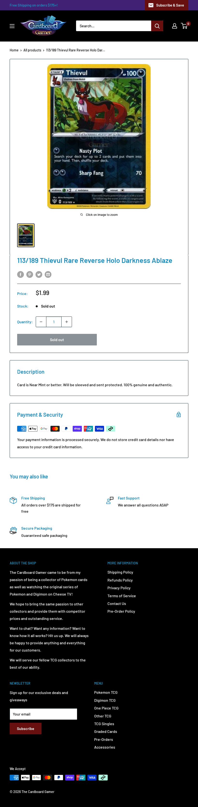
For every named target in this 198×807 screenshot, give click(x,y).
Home (14, 50)
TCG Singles (104, 723)
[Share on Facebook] (20, 274)
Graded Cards (105, 731)
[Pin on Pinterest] (29, 274)
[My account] (174, 25)
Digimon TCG (105, 700)
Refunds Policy (120, 580)
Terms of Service (121, 595)
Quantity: (25, 321)
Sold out (57, 339)
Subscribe (25, 728)
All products (32, 50)
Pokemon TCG (106, 692)
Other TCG (102, 716)
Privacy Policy (119, 587)
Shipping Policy (120, 572)
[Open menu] (12, 26)
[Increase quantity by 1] (67, 322)
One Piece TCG (106, 708)
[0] (184, 26)
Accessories (104, 747)
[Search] (157, 26)
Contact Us (116, 603)
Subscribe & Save (170, 5)
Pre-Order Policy (121, 611)
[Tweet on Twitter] (38, 274)
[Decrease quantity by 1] (41, 322)
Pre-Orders (103, 739)
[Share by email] (48, 274)
